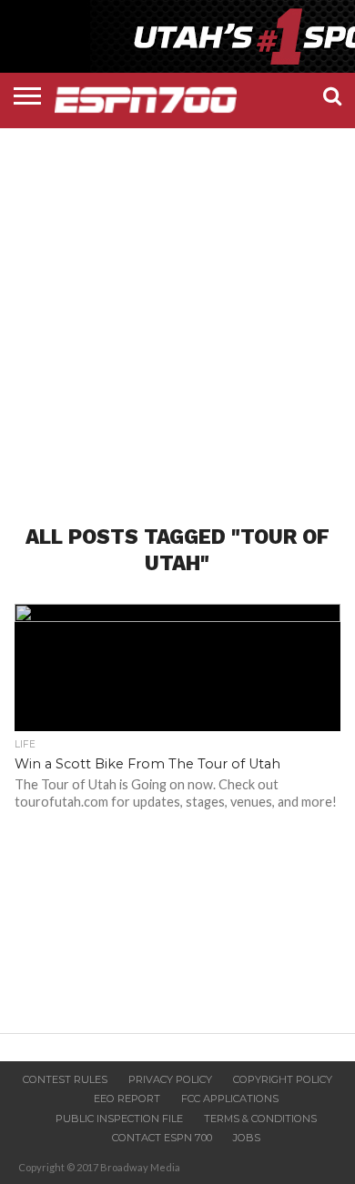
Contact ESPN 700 (162, 1137)
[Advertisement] (177, 310)
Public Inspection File (119, 1118)
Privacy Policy (170, 1079)
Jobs (246, 1137)
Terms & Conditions (260, 1118)
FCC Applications (230, 1098)
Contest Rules (65, 1079)
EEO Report (127, 1098)
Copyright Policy (282, 1079)
